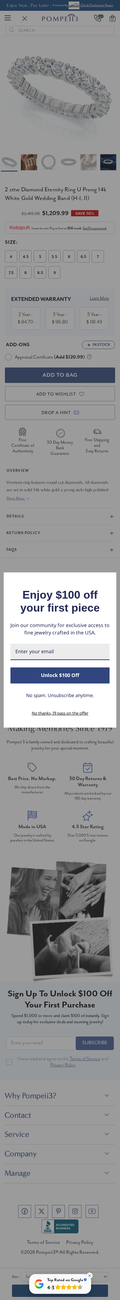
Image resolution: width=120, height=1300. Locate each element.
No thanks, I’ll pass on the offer (60, 713)
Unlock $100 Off (60, 675)
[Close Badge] (89, 1276)
